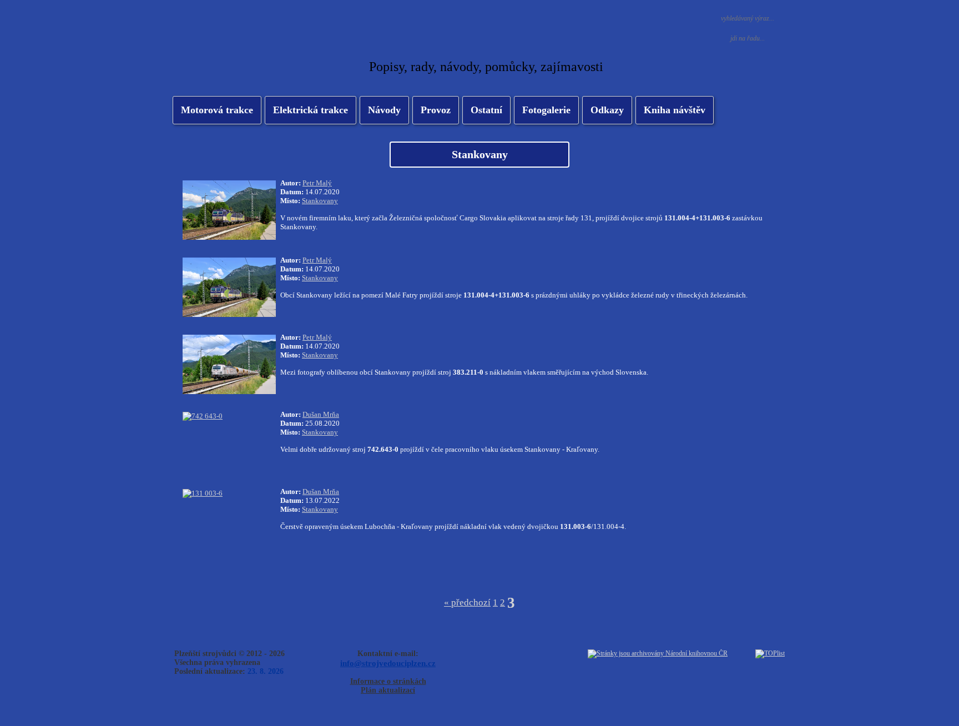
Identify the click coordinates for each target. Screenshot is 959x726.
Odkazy (607, 109)
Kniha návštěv (674, 109)
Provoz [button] (436, 109)
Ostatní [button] (486, 109)
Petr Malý (317, 183)
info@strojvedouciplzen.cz (388, 663)
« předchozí (467, 602)
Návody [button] (384, 109)
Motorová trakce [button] (217, 109)
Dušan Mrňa (320, 414)
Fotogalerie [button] (546, 109)
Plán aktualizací (388, 690)
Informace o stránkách (388, 681)
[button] (310, 110)
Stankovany (320, 200)
